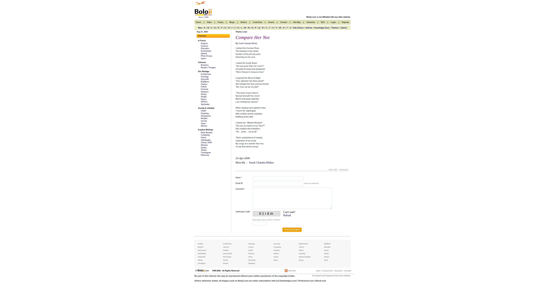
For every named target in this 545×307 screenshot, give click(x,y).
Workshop (205, 155)
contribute (257, 22)
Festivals (204, 89)
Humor (203, 137)
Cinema (204, 84)
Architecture (206, 74)
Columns (202, 62)
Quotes (204, 148)
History (204, 94)
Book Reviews (207, 132)
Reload (287, 215)
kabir (209, 22)
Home (318, 271)
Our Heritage (203, 71)
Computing (205, 135)
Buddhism (205, 82)
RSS (323, 22)
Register (345, 22)
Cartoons (204, 46)
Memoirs (204, 145)
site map (297, 22)
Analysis (204, 43)
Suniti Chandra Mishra (248, 43)
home (198, 22)
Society (204, 121)
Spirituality (205, 104)
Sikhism (204, 102)
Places (204, 99)
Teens (203, 123)
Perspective (206, 116)
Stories (204, 150)
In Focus (202, 41)
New (200, 28)
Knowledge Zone (321, 28)
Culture (204, 87)
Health (203, 111)
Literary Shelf (206, 142)
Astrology (205, 77)
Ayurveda (205, 79)
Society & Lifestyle (206, 108)
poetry (220, 22)
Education (205, 48)
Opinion (204, 53)
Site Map (347, 271)
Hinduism (204, 92)
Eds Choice (298, 28)
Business (204, 65)
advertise (311, 22)
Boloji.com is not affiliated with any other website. (328, 17)
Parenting (205, 113)
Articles (309, 28)
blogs (232, 22)
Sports (203, 58)
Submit (343, 28)
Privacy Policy (327, 271)
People (204, 97)
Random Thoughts (208, 68)
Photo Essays (206, 56)
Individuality (206, 140)
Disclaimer (338, 271)
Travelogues (206, 153)
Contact (283, 22)
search (271, 22)
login (333, 22)
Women (204, 126)
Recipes (204, 118)
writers (244, 22)
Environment (206, 51)
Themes (334, 28)
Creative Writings (205, 130)
